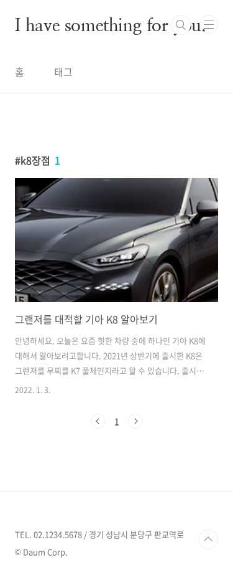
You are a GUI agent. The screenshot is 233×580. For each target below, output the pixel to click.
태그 (63, 71)
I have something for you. (110, 25)
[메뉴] (208, 24)
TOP (208, 539)
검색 (180, 25)
